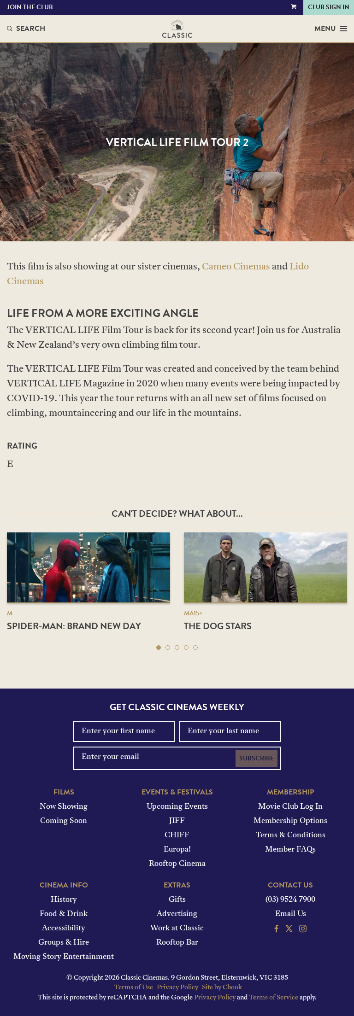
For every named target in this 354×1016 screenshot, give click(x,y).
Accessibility (63, 928)
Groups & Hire (63, 942)
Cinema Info (64, 885)
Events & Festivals (177, 792)
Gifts (177, 900)
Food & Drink (64, 914)
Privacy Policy (177, 987)
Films (63, 792)
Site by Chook (222, 987)
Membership (290, 792)
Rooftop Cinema (177, 864)
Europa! (177, 849)
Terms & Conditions (290, 835)
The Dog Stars (218, 626)
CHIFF (177, 835)
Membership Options (290, 821)
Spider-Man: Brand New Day (74, 626)
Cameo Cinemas (236, 267)
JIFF (177, 821)
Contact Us (290, 885)
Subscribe (256, 758)
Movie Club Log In (290, 807)
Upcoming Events (177, 807)
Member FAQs (290, 849)
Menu (325, 28)
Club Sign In (328, 7)
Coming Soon (63, 821)
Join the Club (30, 7)
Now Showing (64, 807)
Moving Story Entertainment (63, 957)
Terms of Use (133, 987)
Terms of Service (273, 997)
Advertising (177, 914)
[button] (158, 647)
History (64, 900)
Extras (177, 885)
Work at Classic (177, 928)
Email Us (290, 914)
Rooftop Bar (177, 942)
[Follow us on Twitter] (289, 930)
